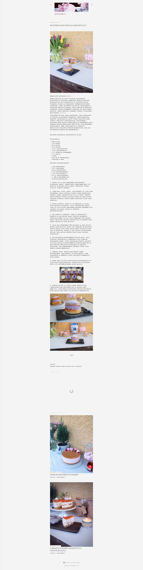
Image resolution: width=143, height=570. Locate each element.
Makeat (63, 366)
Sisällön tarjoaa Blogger (73, 562)
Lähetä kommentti (61, 477)
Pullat (73, 366)
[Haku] (92, 4)
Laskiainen (58, 366)
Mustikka (68, 366)
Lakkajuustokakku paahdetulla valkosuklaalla (65, 549)
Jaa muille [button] (52, 364)
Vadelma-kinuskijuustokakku (64, 474)
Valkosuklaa (78, 366)
